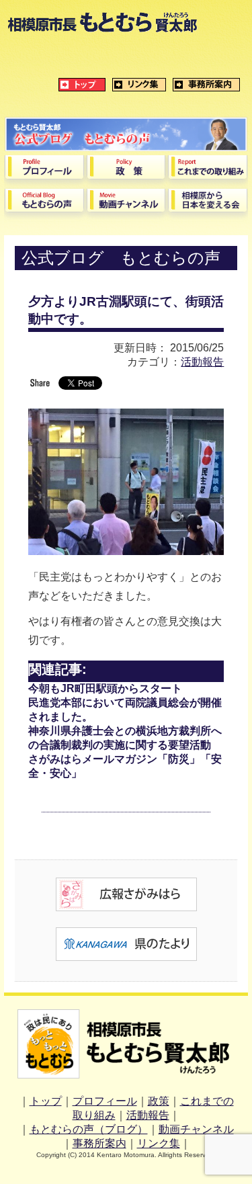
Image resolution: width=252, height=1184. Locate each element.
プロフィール (105, 1101)
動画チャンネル (196, 1129)
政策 (158, 1101)
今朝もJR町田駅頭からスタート (105, 688)
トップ (46, 1101)
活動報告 (202, 362)
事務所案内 (99, 1143)
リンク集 (158, 1143)
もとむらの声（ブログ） (89, 1129)
